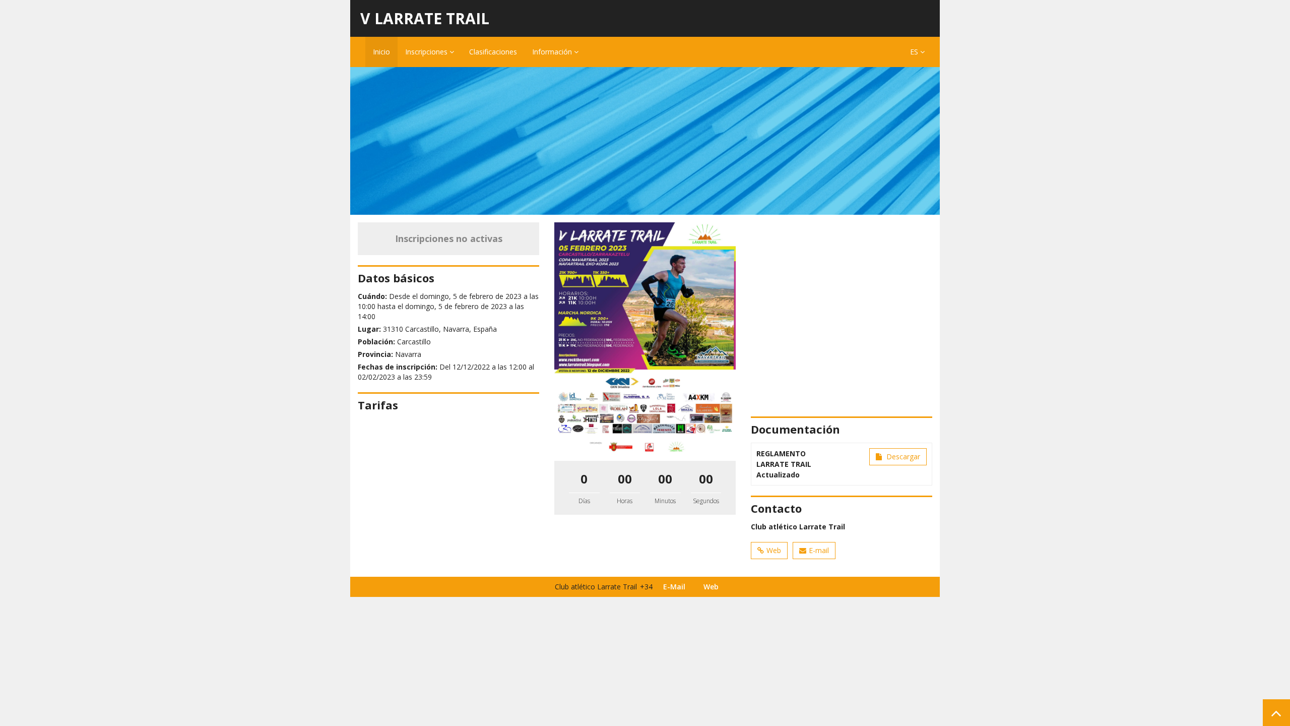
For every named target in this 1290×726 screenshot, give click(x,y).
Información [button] (553, 51)
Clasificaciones (493, 51)
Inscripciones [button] (427, 51)
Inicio (381, 51)
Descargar (902, 456)
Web (773, 550)
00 (625, 478)
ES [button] (915, 51)
